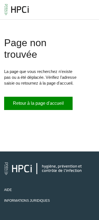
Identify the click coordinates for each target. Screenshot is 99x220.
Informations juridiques (27, 201)
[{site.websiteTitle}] (16, 9)
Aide (8, 190)
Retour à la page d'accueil (38, 103)
